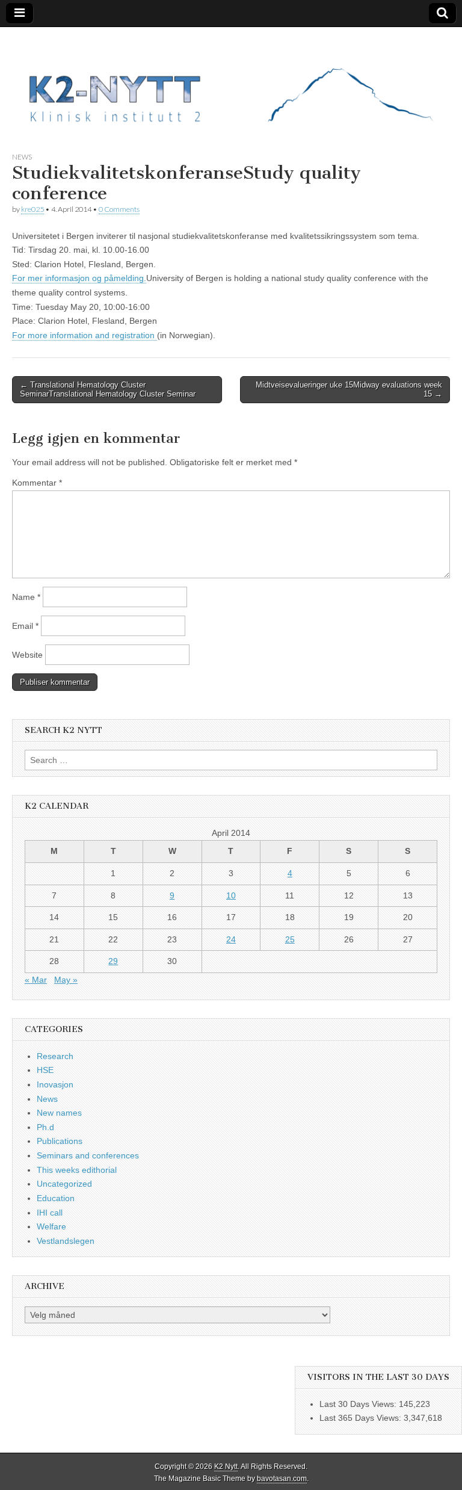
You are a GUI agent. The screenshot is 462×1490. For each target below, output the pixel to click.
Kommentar (37, 482)
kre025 (32, 209)
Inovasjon (55, 1084)
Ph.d (45, 1127)
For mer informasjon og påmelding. (79, 278)
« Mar (36, 980)
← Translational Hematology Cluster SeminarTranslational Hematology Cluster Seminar (108, 389)
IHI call (50, 1212)
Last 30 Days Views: (359, 1404)
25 (290, 939)
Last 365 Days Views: (361, 1418)
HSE (45, 1070)
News (22, 157)
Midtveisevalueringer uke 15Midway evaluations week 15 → (349, 389)
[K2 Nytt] (231, 80)
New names (59, 1113)
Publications (59, 1141)
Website (27, 655)
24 (231, 939)
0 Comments (119, 209)
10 (231, 895)
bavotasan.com (282, 1478)
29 (113, 961)
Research (55, 1056)
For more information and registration (84, 335)
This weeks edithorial (77, 1170)
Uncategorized (64, 1184)
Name (26, 597)
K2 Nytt (226, 1466)
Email (25, 626)
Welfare (51, 1226)
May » (66, 980)
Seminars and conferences (88, 1155)
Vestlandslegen (65, 1241)
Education (56, 1198)
